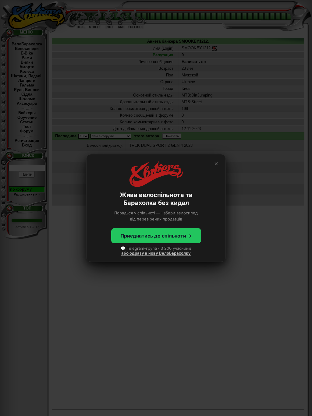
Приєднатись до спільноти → (156, 236)
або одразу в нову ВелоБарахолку (156, 253)
